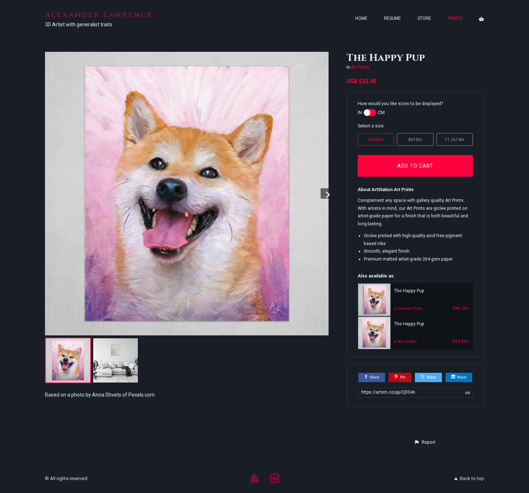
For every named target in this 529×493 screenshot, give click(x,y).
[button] (424, 442)
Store (424, 18)
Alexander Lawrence (99, 14)
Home (361, 18)
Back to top (472, 478)
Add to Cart (415, 166)
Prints (455, 18)
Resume (392, 18)
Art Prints (360, 67)
